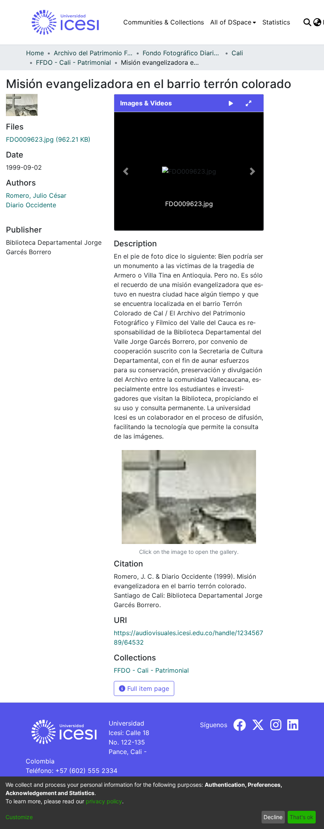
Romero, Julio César (36, 195)
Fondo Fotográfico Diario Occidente (182, 53)
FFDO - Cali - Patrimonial (73, 62)
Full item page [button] (147, 688)
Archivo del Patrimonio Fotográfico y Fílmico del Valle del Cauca (93, 53)
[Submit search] (307, 22)
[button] (125, 171)
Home (35, 53)
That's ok (301, 817)
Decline (273, 817)
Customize (19, 817)
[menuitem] (233, 22)
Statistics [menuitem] (276, 22)
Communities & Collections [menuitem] (163, 22)
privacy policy (104, 801)
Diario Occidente (31, 205)
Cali (237, 53)
